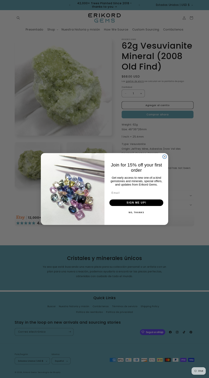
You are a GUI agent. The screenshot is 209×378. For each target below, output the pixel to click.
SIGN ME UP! (136, 202)
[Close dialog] (165, 157)
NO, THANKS (136, 212)
